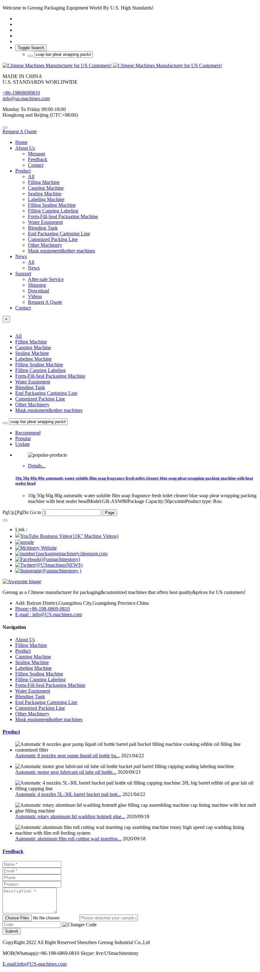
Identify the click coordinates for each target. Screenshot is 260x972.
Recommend (28, 432)
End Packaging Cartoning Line (46, 393)
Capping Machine (33, 347)
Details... (37, 465)
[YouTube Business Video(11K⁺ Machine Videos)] (66, 536)
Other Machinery (32, 404)
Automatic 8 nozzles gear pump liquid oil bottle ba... (67, 755)
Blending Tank (30, 387)
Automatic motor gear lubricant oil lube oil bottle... (65, 772)
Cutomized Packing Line (40, 398)
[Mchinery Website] (36, 548)
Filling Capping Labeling (40, 370)
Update (22, 444)
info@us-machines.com (26, 98)
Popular (23, 438)
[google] (24, 542)
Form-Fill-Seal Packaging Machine (50, 376)
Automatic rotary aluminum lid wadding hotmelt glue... (70, 816)
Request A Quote (20, 131)
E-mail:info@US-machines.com (35, 964)
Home (21, 142)
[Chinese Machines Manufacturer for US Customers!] (130, 65)
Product (11, 731)
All (31, 176)
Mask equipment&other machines (48, 410)
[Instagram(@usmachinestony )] (48, 570)
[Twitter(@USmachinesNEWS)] (48, 565)
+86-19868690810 (21, 92)
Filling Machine (31, 341)
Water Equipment (32, 381)
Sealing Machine (32, 353)
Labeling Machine (33, 359)
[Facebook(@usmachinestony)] (47, 559)
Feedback (13, 851)
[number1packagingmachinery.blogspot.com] (61, 553)
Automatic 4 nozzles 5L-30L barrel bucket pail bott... (68, 794)
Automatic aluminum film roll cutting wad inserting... (68, 838)
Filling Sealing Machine (39, 364)
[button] (79, 925)
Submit (11, 931)
